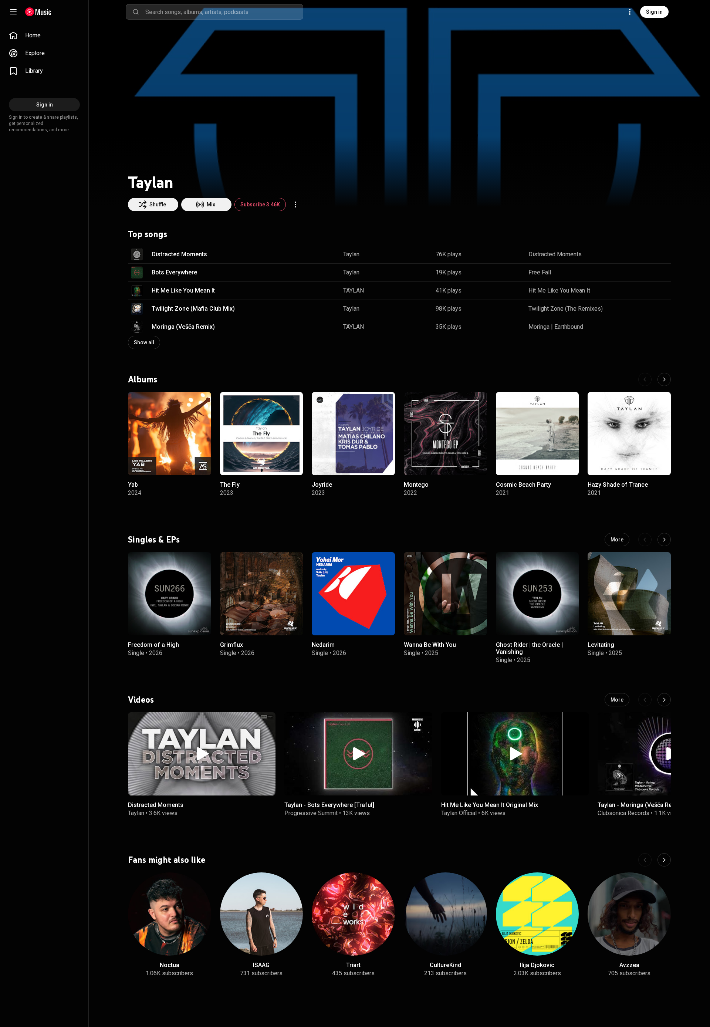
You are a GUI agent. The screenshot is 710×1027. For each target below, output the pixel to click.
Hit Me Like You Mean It (183, 290)
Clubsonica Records (623, 813)
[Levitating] (629, 593)
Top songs (147, 234)
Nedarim (323, 644)
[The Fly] (261, 433)
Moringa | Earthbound (555, 326)
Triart (353, 965)
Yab (133, 484)
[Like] (628, 254)
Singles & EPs (154, 539)
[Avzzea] (629, 914)
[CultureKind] (445, 914)
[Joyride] (353, 433)
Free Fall (539, 272)
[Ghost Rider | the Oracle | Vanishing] (537, 593)
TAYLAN (353, 290)
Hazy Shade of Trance (618, 484)
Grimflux (231, 644)
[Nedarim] (353, 593)
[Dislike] (642, 254)
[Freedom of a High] (169, 593)
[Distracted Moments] (201, 753)
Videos (141, 700)
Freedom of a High (153, 644)
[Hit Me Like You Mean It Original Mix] (515, 753)
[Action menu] (295, 204)
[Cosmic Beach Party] (537, 433)
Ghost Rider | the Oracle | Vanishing (529, 648)
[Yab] (169, 433)
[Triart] (353, 914)
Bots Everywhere (174, 272)
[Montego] (445, 433)
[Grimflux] (261, 593)
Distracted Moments (179, 254)
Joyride (322, 484)
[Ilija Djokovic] (537, 914)
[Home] (38, 11)
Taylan (351, 254)
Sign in (654, 12)
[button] (137, 254)
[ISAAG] (261, 914)
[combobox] (224, 11)
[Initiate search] (136, 12)
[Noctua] (169, 914)
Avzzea (629, 965)
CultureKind (445, 965)
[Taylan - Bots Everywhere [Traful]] (358, 753)
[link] (44, 35)
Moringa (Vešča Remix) (183, 326)
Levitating (601, 644)
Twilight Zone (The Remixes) (565, 308)
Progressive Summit (311, 813)
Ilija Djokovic (537, 965)
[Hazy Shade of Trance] (629, 433)
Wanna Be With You (430, 644)
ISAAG (261, 965)
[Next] (664, 379)
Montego (416, 484)
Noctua (169, 965)
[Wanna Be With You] (445, 593)
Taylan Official (459, 813)
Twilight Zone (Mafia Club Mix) (193, 308)
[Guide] (13, 11)
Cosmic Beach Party (523, 484)
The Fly (230, 484)
